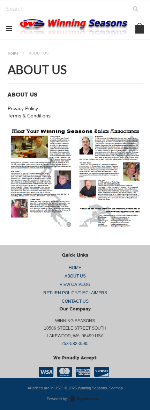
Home (13, 53)
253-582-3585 (75, 343)
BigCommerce (87, 399)
